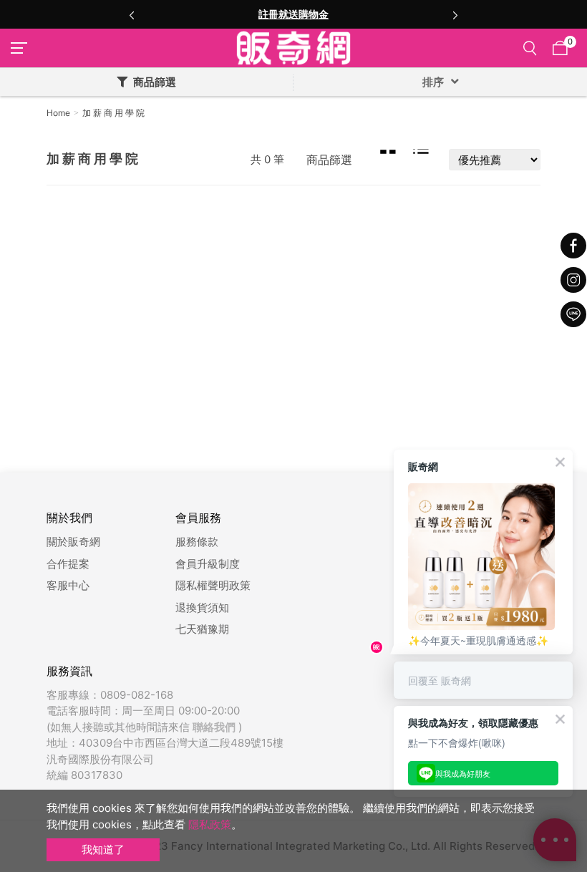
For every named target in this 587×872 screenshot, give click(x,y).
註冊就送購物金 (293, 14)
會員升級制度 (207, 564)
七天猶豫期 (202, 629)
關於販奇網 (73, 541)
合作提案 (68, 564)
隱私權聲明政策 (213, 585)
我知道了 (103, 849)
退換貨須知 (202, 607)
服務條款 (196, 541)
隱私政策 (209, 824)
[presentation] (131, 14)
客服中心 (68, 585)
